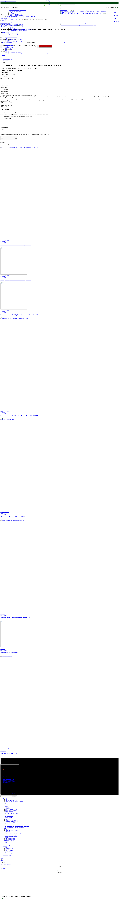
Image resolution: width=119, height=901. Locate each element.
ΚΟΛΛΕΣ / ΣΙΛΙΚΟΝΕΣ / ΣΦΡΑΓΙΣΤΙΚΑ (13, 41)
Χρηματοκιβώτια (8, 38)
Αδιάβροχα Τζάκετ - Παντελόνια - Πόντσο (17, 16)
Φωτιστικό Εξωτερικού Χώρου (11, 37)
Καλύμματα (47, 0)
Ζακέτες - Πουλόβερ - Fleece (15, 11)
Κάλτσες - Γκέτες (12, 28)
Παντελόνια (11, 13)
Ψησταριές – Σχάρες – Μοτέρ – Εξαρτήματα (13, 39)
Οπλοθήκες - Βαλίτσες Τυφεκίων (51, 2)
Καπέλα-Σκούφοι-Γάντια (14, 17)
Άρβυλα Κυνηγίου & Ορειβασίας (16, 25)
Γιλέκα (10, 12)
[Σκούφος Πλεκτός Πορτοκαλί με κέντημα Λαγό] (80, 11)
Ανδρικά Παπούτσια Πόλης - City (16, 26)
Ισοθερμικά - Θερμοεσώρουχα (15, 14)
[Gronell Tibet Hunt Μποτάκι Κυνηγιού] (70, 25)
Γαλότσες (11, 27)
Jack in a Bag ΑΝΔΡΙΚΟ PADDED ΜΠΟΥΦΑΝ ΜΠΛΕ (91, 13)
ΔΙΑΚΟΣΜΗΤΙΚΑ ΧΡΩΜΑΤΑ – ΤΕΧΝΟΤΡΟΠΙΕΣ (15, 53)
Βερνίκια (6, 46)
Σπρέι (6, 50)
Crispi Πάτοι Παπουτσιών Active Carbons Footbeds (92, 23)
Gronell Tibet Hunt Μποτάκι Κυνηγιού (88, 25)
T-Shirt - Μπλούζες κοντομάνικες (16, 15)
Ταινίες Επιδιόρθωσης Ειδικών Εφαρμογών (13, 34)
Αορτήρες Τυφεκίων (49, 1)
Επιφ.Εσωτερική (8, 49)
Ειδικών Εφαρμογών (9, 47)
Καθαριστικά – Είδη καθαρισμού (11, 33)
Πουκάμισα (11, 18)
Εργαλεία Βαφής (8, 51)
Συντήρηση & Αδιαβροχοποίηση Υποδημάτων (18, 30)
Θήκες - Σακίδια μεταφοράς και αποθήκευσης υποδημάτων (21, 29)
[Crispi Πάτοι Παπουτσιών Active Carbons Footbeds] (71, 23)
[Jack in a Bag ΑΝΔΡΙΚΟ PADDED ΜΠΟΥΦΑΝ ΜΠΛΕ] (70, 13)
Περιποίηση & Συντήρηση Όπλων (51, 4)
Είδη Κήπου (7, 40)
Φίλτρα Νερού (8, 35)
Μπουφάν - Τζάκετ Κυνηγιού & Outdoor (17, 10)
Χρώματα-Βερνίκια (9, 45)
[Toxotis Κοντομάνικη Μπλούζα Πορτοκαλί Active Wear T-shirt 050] (74, 8)
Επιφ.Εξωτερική (8, 48)
